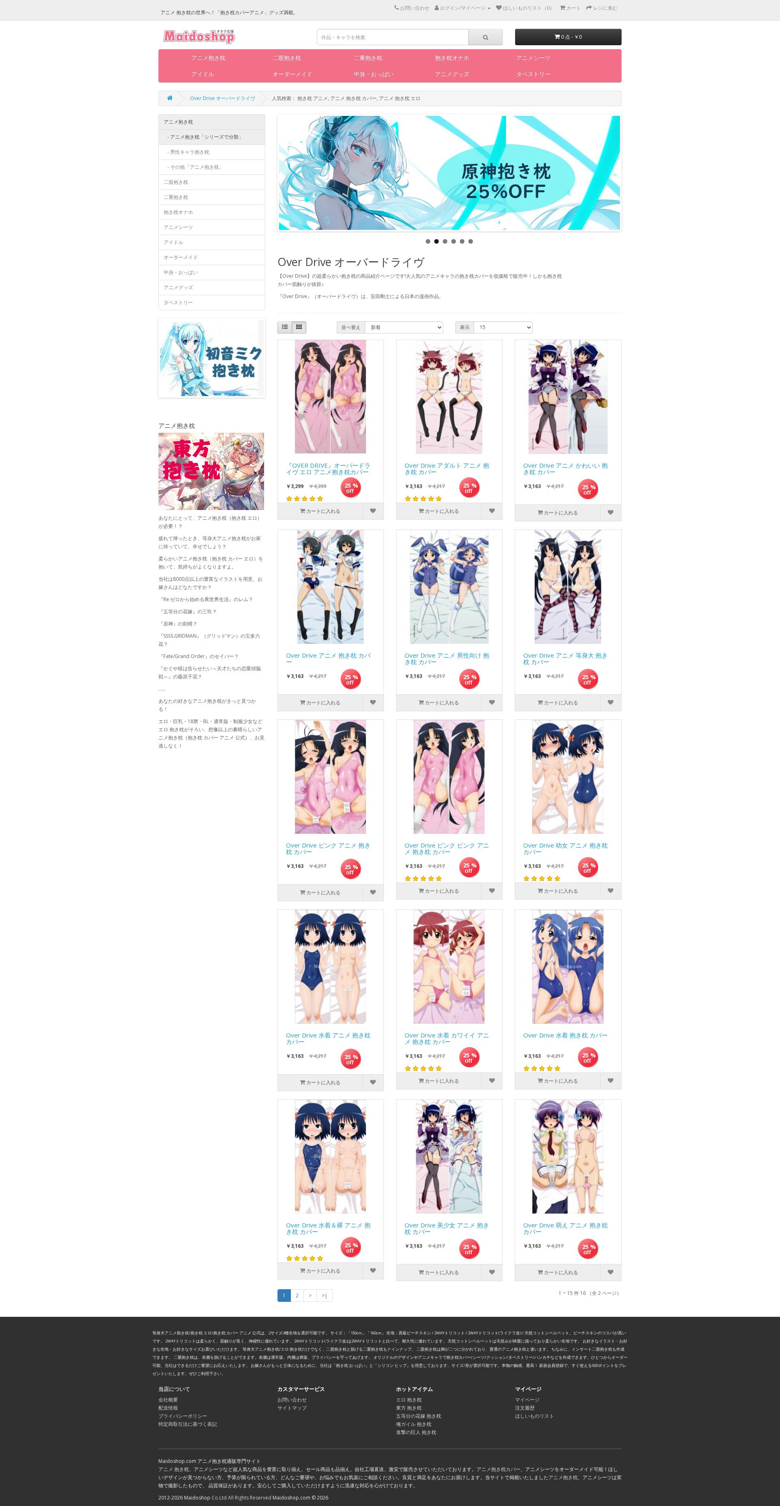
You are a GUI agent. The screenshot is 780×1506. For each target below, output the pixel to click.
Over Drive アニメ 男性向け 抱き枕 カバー (447, 659)
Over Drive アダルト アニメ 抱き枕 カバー (447, 469)
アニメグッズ (452, 74)
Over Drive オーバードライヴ (222, 98)
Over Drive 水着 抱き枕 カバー (565, 1035)
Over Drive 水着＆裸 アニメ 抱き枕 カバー (328, 1229)
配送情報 (168, 1407)
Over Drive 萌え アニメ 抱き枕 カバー (565, 1229)
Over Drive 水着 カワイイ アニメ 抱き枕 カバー (447, 1039)
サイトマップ (292, 1407)
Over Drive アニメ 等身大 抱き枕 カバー (565, 659)
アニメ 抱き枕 (173, 1469)
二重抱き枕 (368, 57)
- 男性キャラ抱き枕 (186, 151)
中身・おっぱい (374, 74)
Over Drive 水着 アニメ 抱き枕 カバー (328, 1039)
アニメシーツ (533, 57)
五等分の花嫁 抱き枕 (418, 1415)
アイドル (202, 74)
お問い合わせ (292, 1399)
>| (324, 1295)
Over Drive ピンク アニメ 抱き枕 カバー (328, 849)
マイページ (527, 1399)
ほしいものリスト (534, 1415)
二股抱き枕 (287, 57)
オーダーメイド (292, 74)
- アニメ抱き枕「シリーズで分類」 (203, 136)
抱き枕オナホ (452, 57)
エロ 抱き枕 (409, 1399)
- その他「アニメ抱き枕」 (194, 166)
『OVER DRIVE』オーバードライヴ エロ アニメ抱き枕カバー (328, 469)
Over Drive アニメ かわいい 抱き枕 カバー (565, 469)
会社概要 (168, 1399)
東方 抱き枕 (409, 1407)
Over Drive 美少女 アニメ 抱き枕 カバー (447, 1229)
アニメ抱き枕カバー (498, 1469)
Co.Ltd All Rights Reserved (241, 1497)
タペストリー (533, 74)
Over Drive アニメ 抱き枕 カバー (328, 659)
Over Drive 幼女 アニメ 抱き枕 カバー (565, 849)
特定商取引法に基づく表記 (187, 1424)
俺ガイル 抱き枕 (413, 1424)
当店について (174, 1389)
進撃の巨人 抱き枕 (416, 1432)
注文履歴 (525, 1407)
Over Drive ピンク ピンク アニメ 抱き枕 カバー (447, 849)
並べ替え (351, 327)
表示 (465, 327)
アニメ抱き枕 (208, 57)
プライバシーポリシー (182, 1415)
